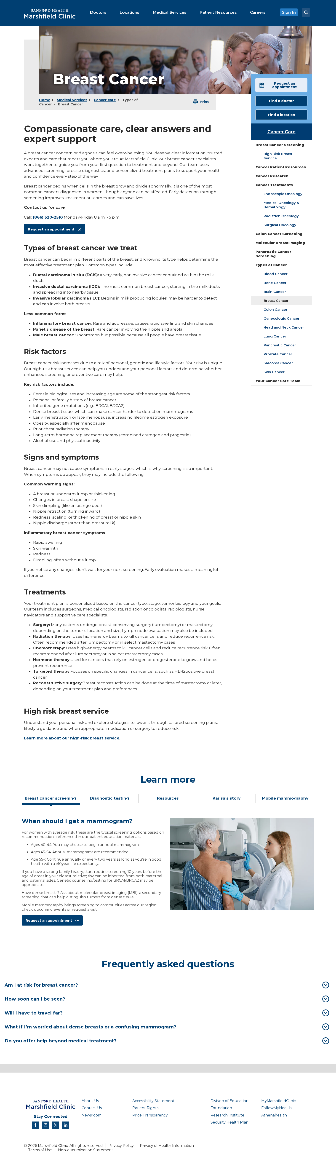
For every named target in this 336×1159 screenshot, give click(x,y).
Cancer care (105, 100)
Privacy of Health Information (167, 1145)
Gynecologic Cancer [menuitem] (281, 318)
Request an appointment (51, 229)
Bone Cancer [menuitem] (275, 283)
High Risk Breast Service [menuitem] (278, 156)
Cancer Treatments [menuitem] (274, 185)
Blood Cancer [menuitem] (276, 274)
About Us (90, 1101)
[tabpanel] (168, 873)
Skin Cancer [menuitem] (274, 372)
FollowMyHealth (276, 1108)
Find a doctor (281, 101)
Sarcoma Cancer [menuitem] (278, 363)
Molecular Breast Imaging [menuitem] (280, 243)
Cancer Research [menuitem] (272, 176)
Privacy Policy (121, 1145)
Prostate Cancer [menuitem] (278, 354)
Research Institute (227, 1115)
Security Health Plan (229, 1122)
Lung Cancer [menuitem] (275, 336)
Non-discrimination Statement (85, 1150)
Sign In (289, 12)
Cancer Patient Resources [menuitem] (281, 167)
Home (44, 100)
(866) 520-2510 (48, 217)
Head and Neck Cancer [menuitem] (284, 327)
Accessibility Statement (153, 1101)
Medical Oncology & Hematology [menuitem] (281, 205)
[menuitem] (98, 12)
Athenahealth (274, 1115)
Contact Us (92, 1108)
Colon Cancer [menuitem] (275, 309)
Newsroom (91, 1115)
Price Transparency (150, 1115)
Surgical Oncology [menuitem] (280, 225)
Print (204, 101)
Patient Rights (145, 1108)
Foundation (221, 1108)
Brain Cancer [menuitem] (275, 291)
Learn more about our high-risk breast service (71, 738)
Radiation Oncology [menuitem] (281, 216)
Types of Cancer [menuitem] (271, 265)
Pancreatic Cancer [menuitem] (280, 345)
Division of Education (229, 1101)
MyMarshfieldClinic (278, 1101)
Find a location (281, 114)
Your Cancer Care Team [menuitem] (278, 381)
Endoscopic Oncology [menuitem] (283, 194)
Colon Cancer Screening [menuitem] (279, 234)
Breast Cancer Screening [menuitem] (280, 145)
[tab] (51, 800)
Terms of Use (40, 1150)
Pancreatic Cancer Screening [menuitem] (273, 253)
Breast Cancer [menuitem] (276, 300)
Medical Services (72, 100)
